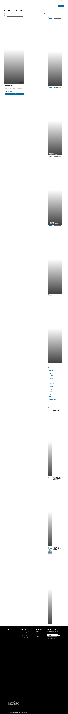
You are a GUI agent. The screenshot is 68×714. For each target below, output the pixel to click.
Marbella (51, 378)
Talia (51, 394)
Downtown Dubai (52, 397)
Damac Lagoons (51, 370)
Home (27, 2)
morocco (51, 381)
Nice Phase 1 (52, 386)
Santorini (51, 388)
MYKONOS (52, 383)
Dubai (50, 396)
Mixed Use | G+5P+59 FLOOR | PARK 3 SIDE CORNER (56, 408)
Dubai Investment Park (52, 399)
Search (61, 5)
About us (52, 2)
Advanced (55, 5)
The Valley (50, 389)
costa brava (52, 372)
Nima (51, 391)
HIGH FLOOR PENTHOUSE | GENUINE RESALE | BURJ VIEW (15, 88)
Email (15, 93)
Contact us (57, 2)
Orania (51, 393)
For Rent (36, 2)
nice (51, 385)
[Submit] (59, 636)
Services (47, 2)
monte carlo (52, 380)
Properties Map (42, 2)
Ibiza (51, 373)
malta (51, 376)
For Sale (31, 2)
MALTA (51, 375)
